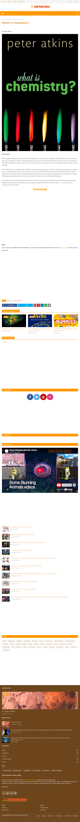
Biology (36, 644)
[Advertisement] (40, 218)
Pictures (12, 644)
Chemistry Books (10, 19)
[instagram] (74, 1)
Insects (25, 647)
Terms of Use (5, 810)
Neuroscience (48, 641)
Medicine (34, 641)
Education (73, 647)
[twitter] (71, 1)
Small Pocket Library (29, 780)
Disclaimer (43, 810)
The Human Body (69, 641)
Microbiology (6, 647)
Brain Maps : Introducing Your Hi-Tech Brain (24, 581)
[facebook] (68, 1)
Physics (18, 644)
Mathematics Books (56, 770)
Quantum (51, 647)
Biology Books (27, 770)
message (65, 247)
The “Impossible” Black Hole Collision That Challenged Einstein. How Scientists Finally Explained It (41, 730)
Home (3, 1)
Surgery (45, 647)
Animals (49, 644)
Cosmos (55, 644)
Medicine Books (7, 770)
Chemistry (18, 647)
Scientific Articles (59, 641)
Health (24, 644)
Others (41, 641)
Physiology (32, 647)
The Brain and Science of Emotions (22, 550)
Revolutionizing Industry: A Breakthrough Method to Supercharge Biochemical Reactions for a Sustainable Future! (41, 739)
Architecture (6, 650)
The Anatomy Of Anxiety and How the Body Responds (28, 542)
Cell (12, 647)
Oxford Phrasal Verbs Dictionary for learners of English (39, 329)
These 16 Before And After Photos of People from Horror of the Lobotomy (34, 573)
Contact (14, 1)
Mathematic (60, 647)
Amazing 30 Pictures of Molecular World (23, 589)
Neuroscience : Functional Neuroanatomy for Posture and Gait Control (33, 558)
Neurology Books (17, 770)
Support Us (21, 1)
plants (67, 647)
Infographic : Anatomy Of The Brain (22, 527)
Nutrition (69, 644)
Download (40, 189)
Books (9, 300)
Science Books (36, 770)
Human (42, 644)
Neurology (19, 641)
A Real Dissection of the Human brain (22, 534)
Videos (30, 644)
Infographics (11, 641)
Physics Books (45, 770)
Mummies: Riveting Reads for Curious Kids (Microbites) (65, 329)
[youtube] (77, 1)
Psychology (27, 641)
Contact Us (50, 816)
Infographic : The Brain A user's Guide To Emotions (26, 566)
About (8, 1)
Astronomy (62, 644)
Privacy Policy (44, 807)
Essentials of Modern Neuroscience (13, 328)
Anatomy (5, 644)
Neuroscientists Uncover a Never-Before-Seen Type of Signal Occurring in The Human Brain (40, 597)
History (39, 647)
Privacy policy (58, 816)
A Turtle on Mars (8, 711)
